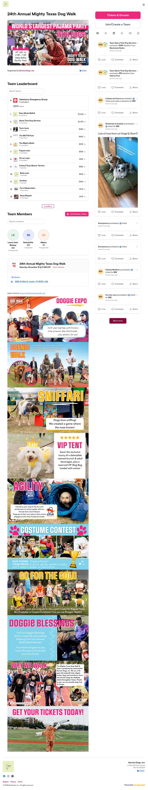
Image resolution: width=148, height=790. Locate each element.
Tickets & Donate (118, 15)
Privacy (13, 782)
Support (6, 782)
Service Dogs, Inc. (27, 71)
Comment (119, 60)
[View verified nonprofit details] (83, 70)
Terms (20, 782)
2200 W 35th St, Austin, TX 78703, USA (31, 282)
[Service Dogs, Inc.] (6, 4)
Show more (118, 321)
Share (135, 60)
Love (103, 60)
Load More (48, 206)
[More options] (137, 43)
